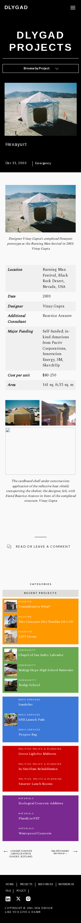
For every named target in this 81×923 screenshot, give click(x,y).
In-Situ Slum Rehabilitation (38, 768)
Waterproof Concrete (35, 833)
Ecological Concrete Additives (40, 803)
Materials (26, 798)
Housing (24, 616)
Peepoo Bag (28, 734)
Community (27, 650)
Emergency (43, 163)
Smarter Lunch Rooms (36, 783)
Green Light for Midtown (37, 753)
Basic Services (29, 699)
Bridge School (29, 684)
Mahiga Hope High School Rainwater (46, 669)
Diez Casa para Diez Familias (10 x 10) (45, 621)
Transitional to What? (34, 606)
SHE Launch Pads (31, 719)
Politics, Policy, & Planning (39, 749)
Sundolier (25, 704)
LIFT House (28, 636)
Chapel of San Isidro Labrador (41, 654)
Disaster (25, 601)
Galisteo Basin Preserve (60, 852)
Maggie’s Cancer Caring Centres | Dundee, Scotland (20, 853)
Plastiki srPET (29, 818)
